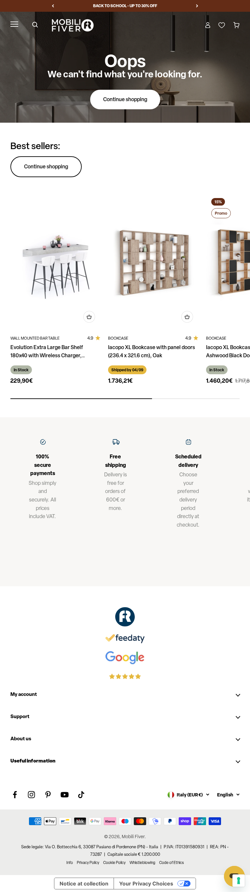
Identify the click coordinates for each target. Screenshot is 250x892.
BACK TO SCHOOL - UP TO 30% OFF (125, 5)
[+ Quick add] (89, 317)
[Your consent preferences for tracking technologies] (238, 880)
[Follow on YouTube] (64, 794)
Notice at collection (84, 883)
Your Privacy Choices (146, 883)
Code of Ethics (171, 862)
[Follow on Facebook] (14, 794)
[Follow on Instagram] (31, 794)
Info (69, 862)
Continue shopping (125, 99)
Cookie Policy (114, 862)
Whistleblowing (142, 862)
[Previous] (53, 6)
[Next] (197, 6)
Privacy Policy (88, 862)
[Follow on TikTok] (81, 794)
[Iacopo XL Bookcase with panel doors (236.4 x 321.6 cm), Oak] (153, 260)
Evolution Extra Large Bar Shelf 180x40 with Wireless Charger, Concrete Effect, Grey (46, 355)
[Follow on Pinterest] (48, 794)
